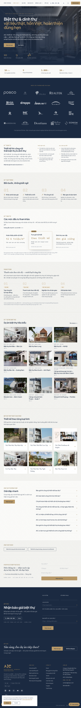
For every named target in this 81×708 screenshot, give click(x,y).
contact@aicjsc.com (68, 682)
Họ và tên (45, 595)
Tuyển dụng (49, 688)
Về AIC (47, 3)
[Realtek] (56, 93)
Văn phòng (7, 3)
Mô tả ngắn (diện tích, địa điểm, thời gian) (55, 609)
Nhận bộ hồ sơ (59, 578)
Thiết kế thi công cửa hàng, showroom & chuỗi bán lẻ (42, 549)
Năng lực (38, 3)
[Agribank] (10, 123)
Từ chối (16, 703)
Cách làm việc (49, 680)
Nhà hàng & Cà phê (34, 678)
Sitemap (68, 705)
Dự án (24, 3)
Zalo (19, 618)
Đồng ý (7, 703)
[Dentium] (40, 123)
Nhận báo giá (76, 3)
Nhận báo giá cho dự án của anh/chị (13, 164)
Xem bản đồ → (66, 685)
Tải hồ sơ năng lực (70, 648)
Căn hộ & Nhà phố (33, 670)
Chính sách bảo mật (60, 705)
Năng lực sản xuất (50, 678)
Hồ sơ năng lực (49, 683)
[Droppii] (25, 103)
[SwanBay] (25, 123)
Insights (30, 3)
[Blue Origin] (56, 103)
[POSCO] (10, 93)
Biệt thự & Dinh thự (33, 673)
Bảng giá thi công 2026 (52, 670)
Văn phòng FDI (33, 668)
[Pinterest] (21, 690)
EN (63, 3)
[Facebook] (9, 690)
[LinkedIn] (5, 690)
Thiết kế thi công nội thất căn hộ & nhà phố (15, 549)
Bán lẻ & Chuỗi (32, 675)
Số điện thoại (65, 595)
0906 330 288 (55, 3)
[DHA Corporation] (10, 103)
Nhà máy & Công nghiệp (35, 680)
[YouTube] (17, 690)
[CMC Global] (71, 93)
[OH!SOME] (71, 113)
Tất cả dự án (73, 323)
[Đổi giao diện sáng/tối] (68, 3)
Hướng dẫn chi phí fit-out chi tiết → (13, 227)
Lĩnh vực (16, 3)
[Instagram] (13, 690)
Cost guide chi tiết (50, 673)
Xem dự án (21, 45)
